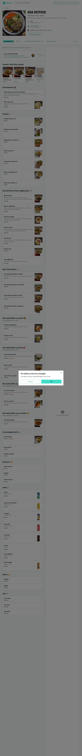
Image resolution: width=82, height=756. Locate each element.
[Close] (61, 373)
